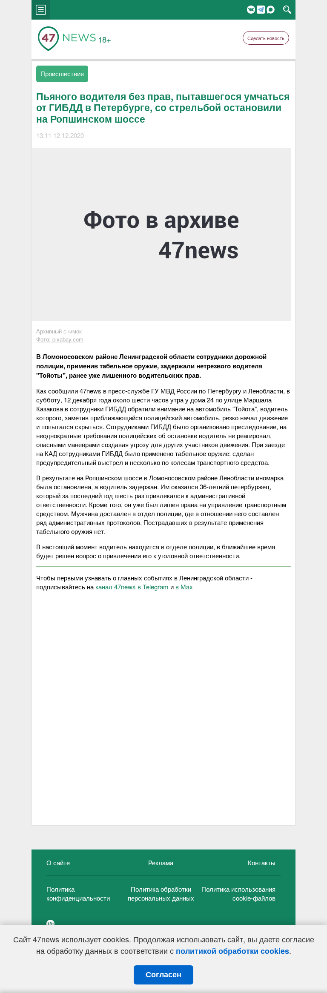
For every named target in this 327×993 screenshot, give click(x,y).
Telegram (261, 10)
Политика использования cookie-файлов (238, 893)
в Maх (184, 586)
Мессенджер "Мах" (271, 10)
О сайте (58, 862)
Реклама (160, 862)
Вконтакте (251, 10)
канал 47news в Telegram (132, 586)
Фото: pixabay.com (59, 339)
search (287, 10)
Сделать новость (265, 37)
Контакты (261, 862)
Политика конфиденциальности (78, 893)
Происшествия (62, 73)
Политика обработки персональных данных (161, 893)
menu (41, 10)
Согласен (163, 974)
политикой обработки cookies (232, 950)
